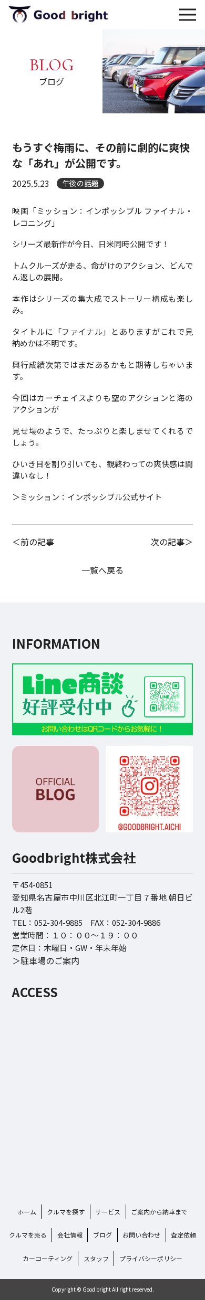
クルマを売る (28, 1234)
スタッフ (96, 1258)
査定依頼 (183, 1234)
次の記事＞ (172, 541)
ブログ (102, 1234)
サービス (107, 1211)
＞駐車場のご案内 (45, 960)
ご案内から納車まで (159, 1211)
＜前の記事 (33, 541)
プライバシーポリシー (150, 1258)
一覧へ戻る (102, 570)
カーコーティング (48, 1258)
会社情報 (70, 1234)
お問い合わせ (141, 1234)
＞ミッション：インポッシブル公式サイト (87, 496)
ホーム (26, 1211)
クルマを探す (66, 1211)
